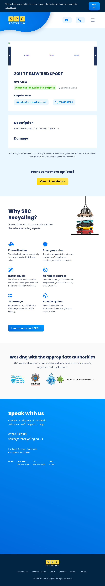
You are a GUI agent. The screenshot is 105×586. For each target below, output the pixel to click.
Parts (53, 571)
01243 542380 (17, 434)
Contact (83, 571)
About (73, 571)
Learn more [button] (11, 8)
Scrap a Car (23, 571)
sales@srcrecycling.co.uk (25, 439)
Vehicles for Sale (39, 571)
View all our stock (51, 181)
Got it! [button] (94, 6)
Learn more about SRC (25, 328)
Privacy (63, 571)
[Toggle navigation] (93, 20)
